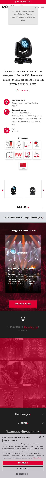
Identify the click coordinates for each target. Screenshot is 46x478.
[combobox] (40, 436)
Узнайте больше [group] (23, 304)
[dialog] (23, 456)
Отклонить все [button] (23, 469)
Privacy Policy (37, 458)
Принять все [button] (23, 463)
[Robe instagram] (23, 319)
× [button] (43, 437)
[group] (2, 190)
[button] (23, 474)
